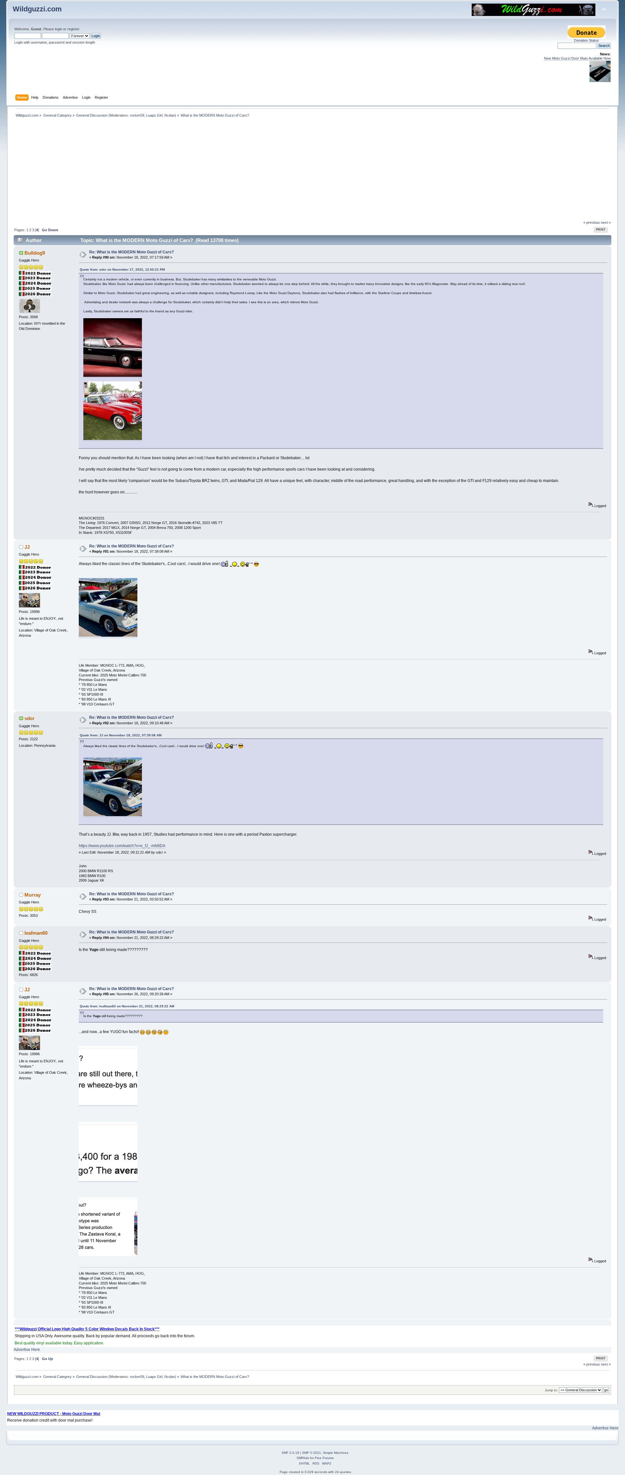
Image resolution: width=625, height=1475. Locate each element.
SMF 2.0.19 (290, 1452)
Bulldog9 (34, 253)
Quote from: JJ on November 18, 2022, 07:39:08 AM (120, 735)
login (58, 29)
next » (606, 222)
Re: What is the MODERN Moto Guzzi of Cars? (131, 252)
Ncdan (169, 115)
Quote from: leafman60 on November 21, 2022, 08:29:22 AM (127, 1006)
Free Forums (324, 1458)
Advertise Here (27, 1349)
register (73, 29)
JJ (27, 547)
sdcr (29, 718)
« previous (591, 222)
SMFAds (303, 1458)
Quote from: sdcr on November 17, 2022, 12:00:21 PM (122, 269)
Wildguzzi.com (37, 9)
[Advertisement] (312, 171)
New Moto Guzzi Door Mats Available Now (577, 58)
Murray (32, 895)
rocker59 (137, 115)
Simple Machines (335, 1452)
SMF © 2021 (311, 1452)
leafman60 (36, 933)
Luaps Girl (154, 115)
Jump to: (551, 1390)
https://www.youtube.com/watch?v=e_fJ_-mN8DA (122, 846)
